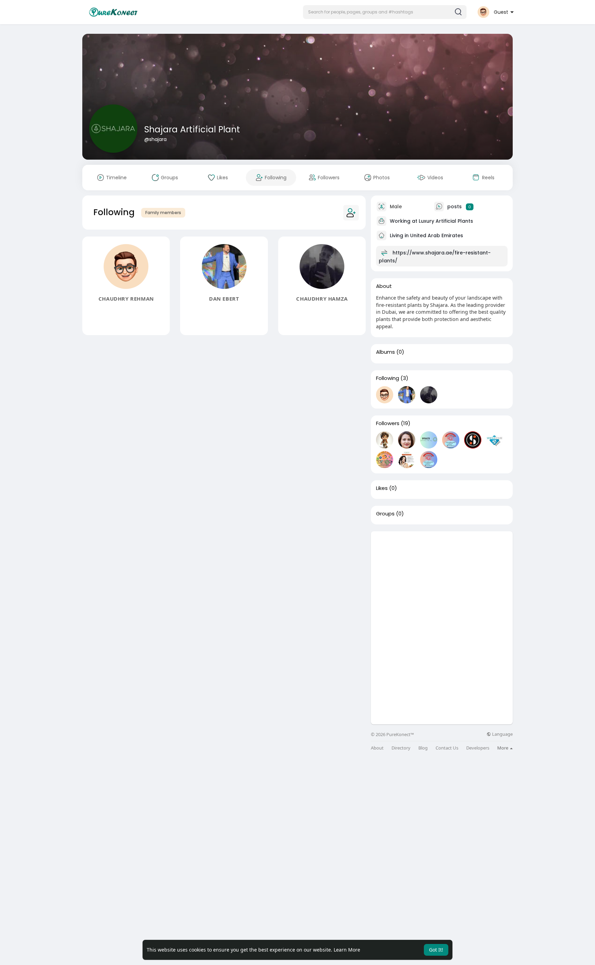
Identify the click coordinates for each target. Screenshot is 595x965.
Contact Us (447, 748)
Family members (163, 212)
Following (387, 378)
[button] (385, 12)
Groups (385, 513)
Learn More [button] (347, 949)
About (377, 748)
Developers (477, 748)
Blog (423, 748)
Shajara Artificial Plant (192, 129)
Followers (387, 423)
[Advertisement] (442, 579)
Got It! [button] (436, 949)
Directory (401, 748)
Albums (385, 352)
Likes (382, 488)
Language (502, 734)
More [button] (503, 748)
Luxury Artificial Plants (446, 221)
